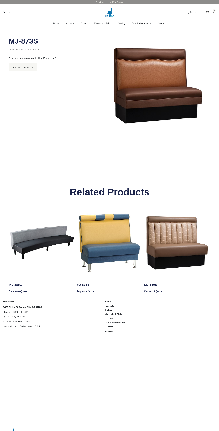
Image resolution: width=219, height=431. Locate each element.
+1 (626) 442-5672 (19, 312)
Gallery (108, 310)
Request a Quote (23, 67)
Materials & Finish (114, 314)
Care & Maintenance (115, 322)
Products (109, 306)
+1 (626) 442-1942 (17, 316)
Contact (109, 327)
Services (109, 331)
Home (11, 49)
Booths (19, 49)
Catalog (109, 318)
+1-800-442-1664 (21, 321)
